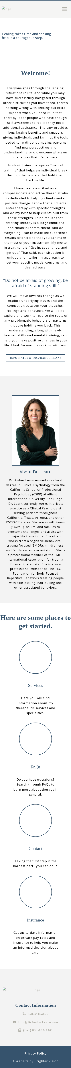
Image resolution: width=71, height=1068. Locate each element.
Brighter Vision (46, 1061)
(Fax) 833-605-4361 (38, 1030)
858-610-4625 (38, 1014)
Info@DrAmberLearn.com (38, 1022)
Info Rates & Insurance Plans (35, 357)
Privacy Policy (35, 1053)
